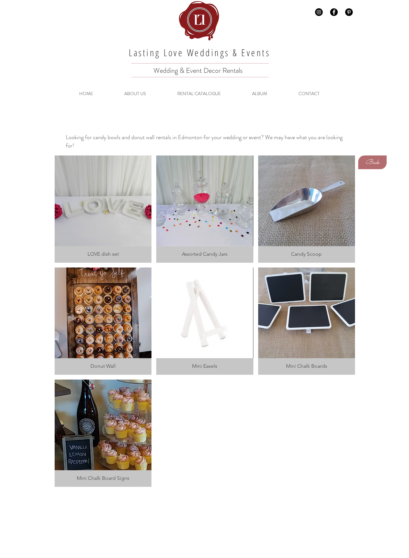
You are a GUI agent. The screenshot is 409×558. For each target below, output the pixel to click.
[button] (103, 209)
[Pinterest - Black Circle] (349, 12)
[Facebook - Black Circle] (334, 12)
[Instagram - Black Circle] (319, 12)
